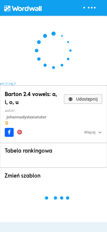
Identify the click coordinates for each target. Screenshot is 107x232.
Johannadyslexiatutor (27, 117)
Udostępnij (86, 99)
